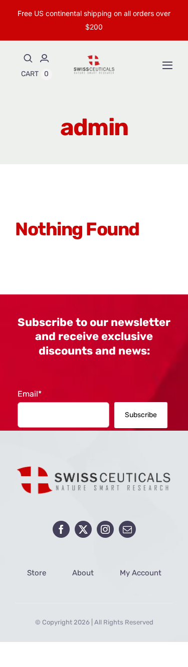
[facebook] (61, 529)
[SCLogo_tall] (94, 58)
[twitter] (83, 529)
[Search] (28, 58)
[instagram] (105, 529)
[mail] (127, 529)
